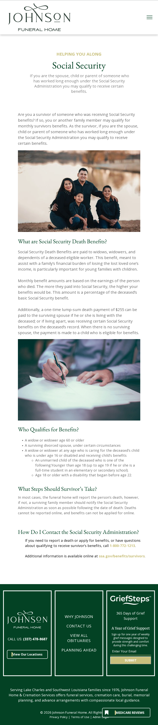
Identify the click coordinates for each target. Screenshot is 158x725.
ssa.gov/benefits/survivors (122, 556)
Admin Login (101, 717)
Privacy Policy (59, 717)
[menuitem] (79, 616)
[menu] (150, 17)
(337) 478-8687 (35, 639)
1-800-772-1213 (122, 545)
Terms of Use (80, 717)
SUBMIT (131, 660)
